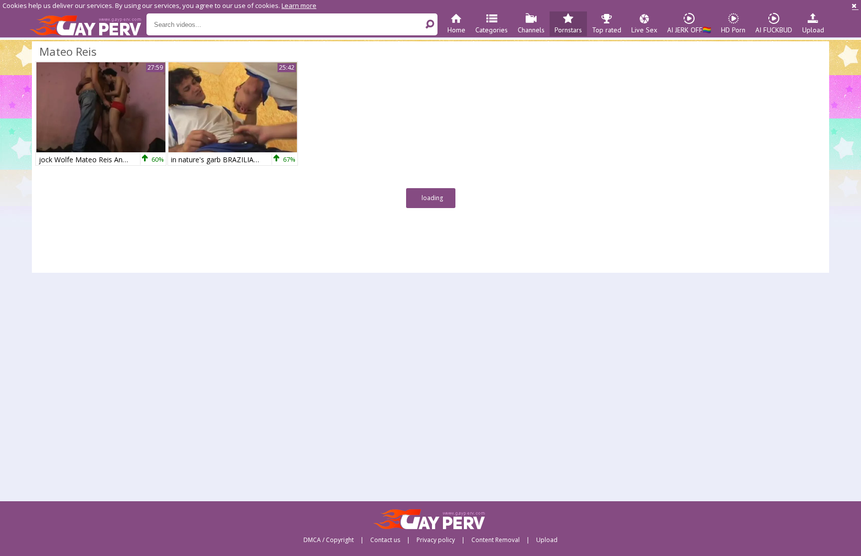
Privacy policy (436, 540)
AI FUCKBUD (773, 29)
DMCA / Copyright (328, 540)
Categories (491, 29)
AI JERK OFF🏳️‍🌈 (689, 29)
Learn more (299, 5)
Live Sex (644, 29)
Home (456, 29)
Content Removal (495, 540)
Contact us (385, 540)
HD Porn (733, 29)
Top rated (606, 29)
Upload (813, 29)
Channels (531, 29)
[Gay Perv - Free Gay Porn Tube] (87, 24)
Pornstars (568, 29)
